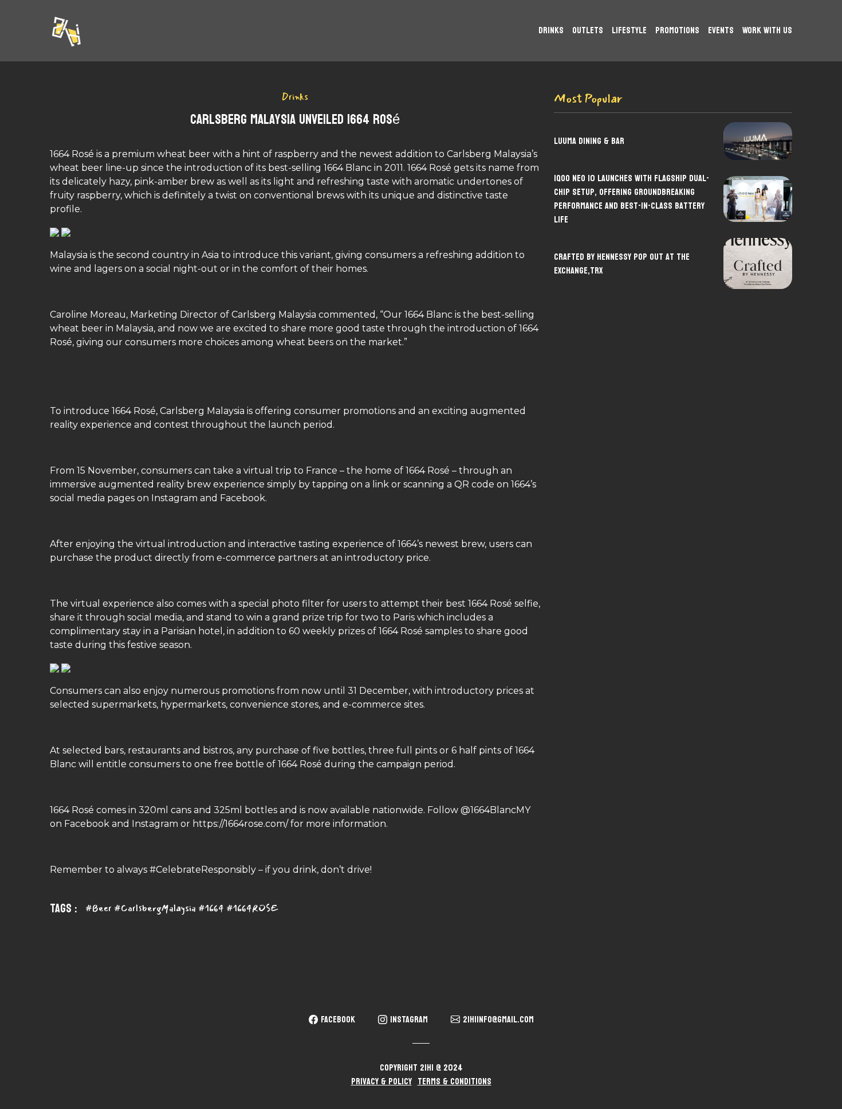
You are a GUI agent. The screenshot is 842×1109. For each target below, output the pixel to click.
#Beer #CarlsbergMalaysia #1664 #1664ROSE (181, 908)
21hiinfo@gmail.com (498, 1019)
